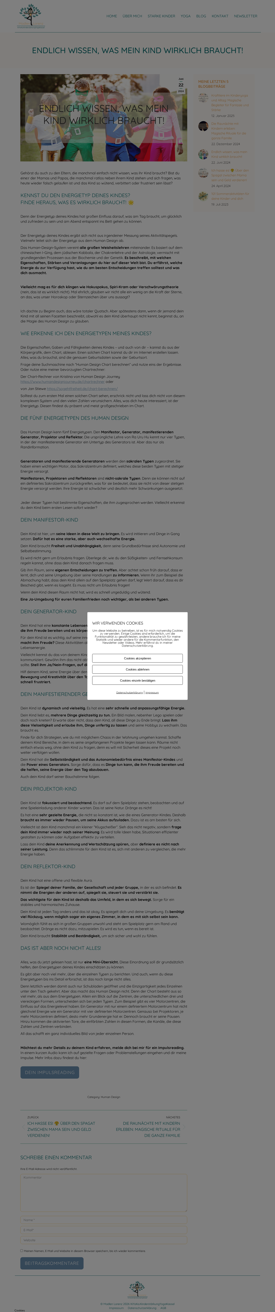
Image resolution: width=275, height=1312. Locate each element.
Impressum (152, 692)
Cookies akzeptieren (137, 658)
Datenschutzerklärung (129, 692)
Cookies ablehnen (137, 669)
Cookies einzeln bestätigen (137, 680)
